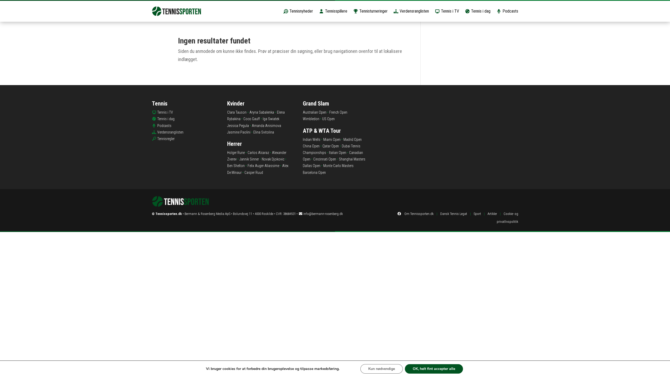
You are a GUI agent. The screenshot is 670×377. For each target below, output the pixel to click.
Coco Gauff (251, 119)
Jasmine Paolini (238, 132)
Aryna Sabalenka (261, 112)
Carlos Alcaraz (258, 153)
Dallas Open (311, 166)
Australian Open (314, 112)
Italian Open (337, 153)
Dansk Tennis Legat (453, 214)
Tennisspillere (335, 11)
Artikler (492, 214)
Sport (477, 214)
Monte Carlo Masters (338, 166)
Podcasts (509, 11)
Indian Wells (311, 139)
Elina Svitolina (263, 132)
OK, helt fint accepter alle (434, 368)
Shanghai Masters (352, 159)
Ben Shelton (236, 166)
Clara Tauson (237, 112)
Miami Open (331, 139)
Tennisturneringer (373, 11)
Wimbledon (311, 119)
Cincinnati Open (324, 159)
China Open (311, 146)
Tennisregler (166, 139)
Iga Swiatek (271, 119)
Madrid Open (352, 139)
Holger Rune (236, 153)
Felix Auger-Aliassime (263, 166)
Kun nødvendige (381, 368)
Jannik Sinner (249, 159)
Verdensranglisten (414, 11)
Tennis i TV (449, 11)
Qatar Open (330, 146)
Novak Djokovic (273, 159)
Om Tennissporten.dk (419, 214)
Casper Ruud (253, 172)
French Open (338, 112)
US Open (328, 119)
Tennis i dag (480, 11)
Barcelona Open (314, 172)
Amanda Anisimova (266, 126)
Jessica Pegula (238, 126)
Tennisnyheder (300, 11)
